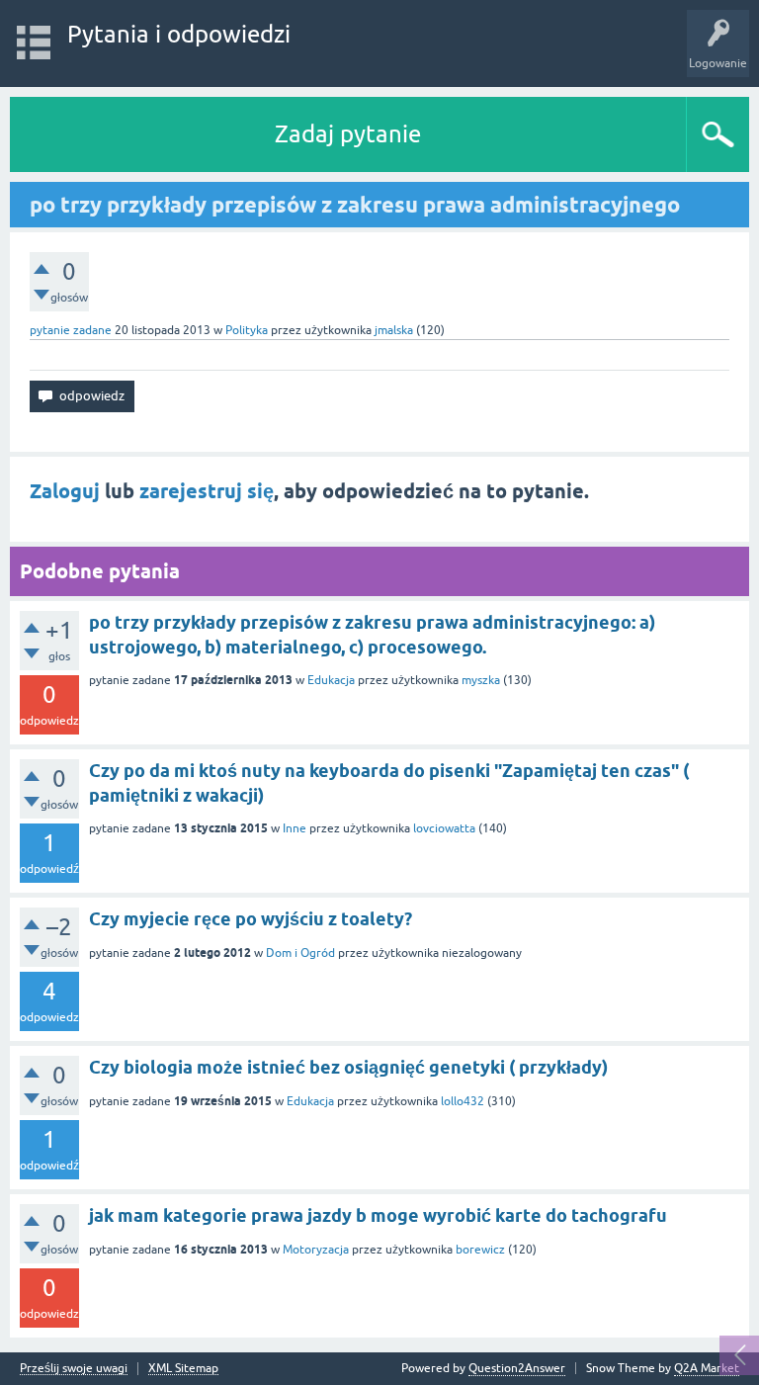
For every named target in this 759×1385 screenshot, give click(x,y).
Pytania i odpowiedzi (179, 34)
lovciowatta (444, 828)
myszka (481, 680)
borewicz (480, 1249)
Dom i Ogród (300, 953)
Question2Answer (516, 1368)
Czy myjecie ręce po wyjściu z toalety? (250, 919)
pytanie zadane (71, 330)
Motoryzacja (316, 1249)
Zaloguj (65, 491)
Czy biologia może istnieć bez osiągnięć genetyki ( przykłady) (348, 1067)
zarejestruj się (206, 491)
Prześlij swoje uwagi (73, 1368)
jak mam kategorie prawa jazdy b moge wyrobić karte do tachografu (378, 1215)
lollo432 (462, 1101)
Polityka (246, 330)
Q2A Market (706, 1368)
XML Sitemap (183, 1368)
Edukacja (331, 680)
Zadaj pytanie (348, 134)
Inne (294, 828)
